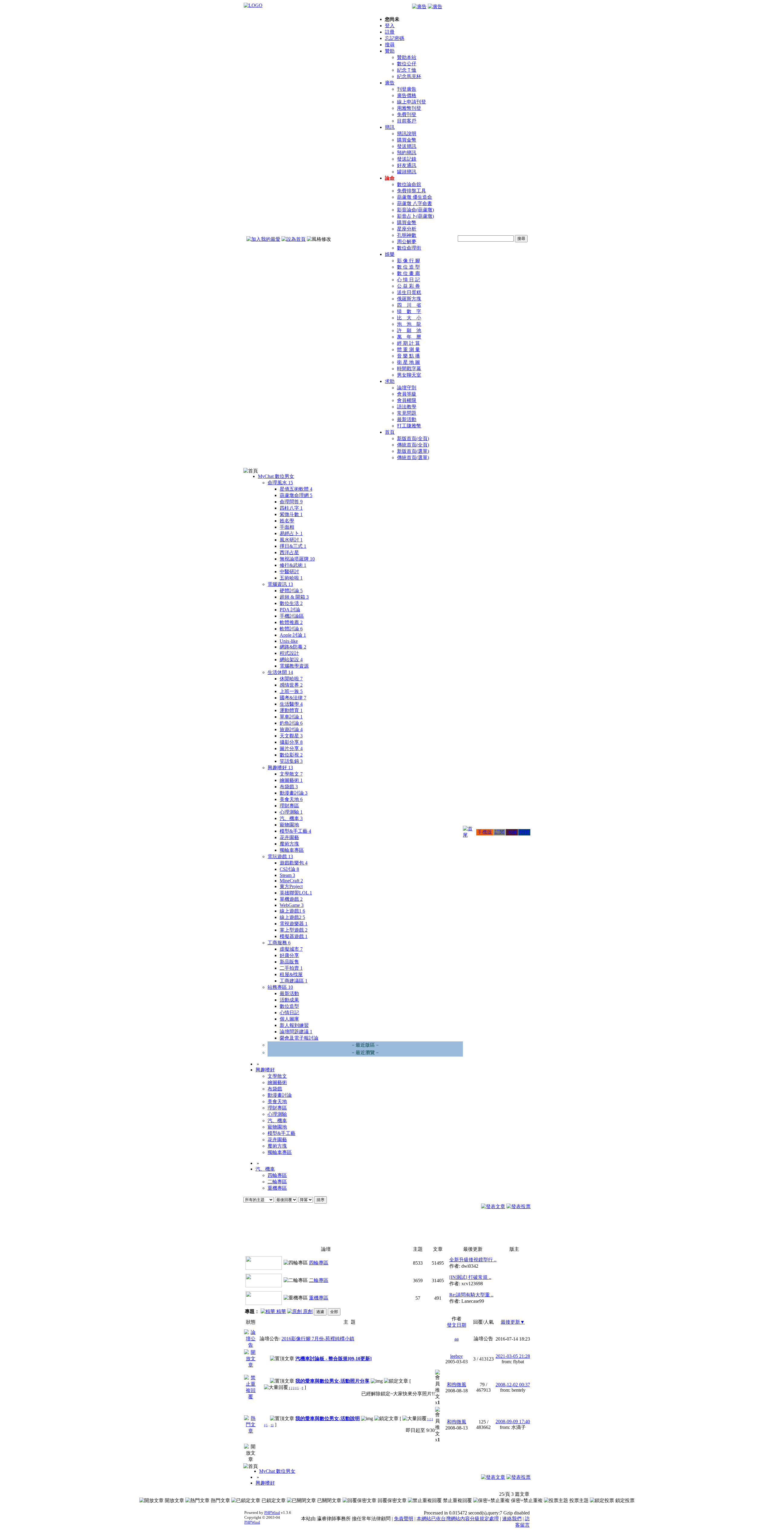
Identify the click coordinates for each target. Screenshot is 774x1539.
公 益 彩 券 (408, 286)
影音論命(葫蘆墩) (415, 209)
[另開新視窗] (251, 1345)
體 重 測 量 (408, 349)
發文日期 (456, 1325)
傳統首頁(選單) (413, 457)
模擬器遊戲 (293, 936)
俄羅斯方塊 (409, 298)
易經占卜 (291, 533)
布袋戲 (289, 786)
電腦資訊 (280, 584)
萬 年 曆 (409, 336)
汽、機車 (291, 818)
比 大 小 (409, 317)
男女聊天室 (409, 374)
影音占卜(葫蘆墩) (415, 216)
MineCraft (291, 880)
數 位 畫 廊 (408, 273)
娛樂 (390, 254)
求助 (390, 381)
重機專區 (277, 1188)
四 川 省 (409, 305)
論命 (390, 178)
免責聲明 (403, 1518)
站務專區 (280, 987)
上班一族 (291, 691)
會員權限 (406, 400)
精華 (280, 1311)
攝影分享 (291, 742)
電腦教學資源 (294, 665)
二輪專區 (277, 1181)
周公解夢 (406, 241)
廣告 (390, 82)
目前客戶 (406, 120)
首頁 (390, 432)
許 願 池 (409, 330)
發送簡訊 (406, 146)
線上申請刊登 (411, 101)
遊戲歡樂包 (293, 862)
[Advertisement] (497, 1229)
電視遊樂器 (293, 923)
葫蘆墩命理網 (296, 495)
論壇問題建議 (296, 1031)
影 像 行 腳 (408, 260)
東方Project (291, 886)
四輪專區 (277, 1175)
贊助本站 (406, 57)
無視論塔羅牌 (297, 558)
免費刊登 (406, 114)
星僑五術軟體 (296, 489)
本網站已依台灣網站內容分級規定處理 (458, 1518)
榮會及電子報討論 (299, 1038)
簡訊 (390, 127)
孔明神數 (406, 235)
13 (272, 1425)
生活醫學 (291, 704)
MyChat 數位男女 (276, 476)
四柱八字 (291, 508)
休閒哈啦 (291, 678)
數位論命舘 (409, 184)
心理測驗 (291, 812)
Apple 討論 (293, 635)
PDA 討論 (290, 609)
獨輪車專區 (292, 850)
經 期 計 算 (408, 343)
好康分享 (289, 955)
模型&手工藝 (295, 831)
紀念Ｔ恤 (406, 70)
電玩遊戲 (280, 856)
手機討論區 (292, 616)
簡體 (524, 832)
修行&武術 (293, 565)
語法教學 (406, 406)
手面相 (287, 527)
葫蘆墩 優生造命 (414, 197)
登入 (390, 25)
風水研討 (291, 539)
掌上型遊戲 (293, 930)
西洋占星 (289, 552)
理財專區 (289, 805)
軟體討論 (291, 628)
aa (456, 1338)
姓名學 (287, 520)
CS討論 (289, 869)
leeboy (456, 1356)
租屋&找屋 (291, 974)
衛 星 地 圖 (408, 362)
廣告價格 (406, 95)
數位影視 (291, 754)
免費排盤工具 (411, 190)
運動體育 (291, 710)
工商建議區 (293, 980)
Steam (287, 875)
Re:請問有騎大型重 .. (471, 1294)
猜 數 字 (409, 311)
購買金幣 (406, 139)
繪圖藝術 (291, 780)
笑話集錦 (291, 761)
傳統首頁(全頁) (413, 444)
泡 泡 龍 (409, 324)
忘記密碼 (394, 38)
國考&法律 (293, 697)
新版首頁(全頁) (413, 438)
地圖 (512, 832)
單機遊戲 (291, 899)
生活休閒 (280, 672)
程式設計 (289, 653)
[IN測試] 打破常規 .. (470, 1277)
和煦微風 (456, 1384)
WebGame (292, 905)
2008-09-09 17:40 (513, 1421)
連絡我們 (512, 1518)
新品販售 (289, 961)
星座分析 (406, 228)
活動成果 (289, 999)
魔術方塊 (289, 843)
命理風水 (280, 482)
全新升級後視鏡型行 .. (472, 1259)
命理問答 (291, 501)
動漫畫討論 (293, 793)
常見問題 (406, 413)
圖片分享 (291, 748)
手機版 (484, 832)
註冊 (390, 31)
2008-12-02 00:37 (513, 1384)
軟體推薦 (291, 622)
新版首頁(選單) (413, 451)
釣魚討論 (291, 723)
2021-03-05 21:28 (513, 1356)
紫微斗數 (291, 514)
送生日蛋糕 (409, 292)
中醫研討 (289, 571)
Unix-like (289, 641)
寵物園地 (289, 824)
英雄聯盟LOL (296, 892)
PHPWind (272, 1512)
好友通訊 (406, 165)
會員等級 (406, 394)
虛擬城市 (291, 949)
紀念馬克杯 (409, 76)
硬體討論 (291, 590)
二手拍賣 (291, 968)
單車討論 (291, 716)
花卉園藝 (289, 837)
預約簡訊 (406, 152)
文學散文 (291, 773)
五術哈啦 (291, 577)
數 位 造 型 (408, 267)
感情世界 (291, 685)
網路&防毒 (293, 646)
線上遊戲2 (292, 917)
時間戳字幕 (409, 368)
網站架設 (291, 659)
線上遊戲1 (292, 910)
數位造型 (289, 1006)
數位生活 (291, 603)
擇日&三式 (293, 546)
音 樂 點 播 (408, 355)
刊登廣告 (406, 89)
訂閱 (499, 832)
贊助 (390, 51)
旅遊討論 (291, 729)
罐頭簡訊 (406, 171)
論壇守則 (406, 387)
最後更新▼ (513, 1322)
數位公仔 (406, 63)
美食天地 (291, 799)
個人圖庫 (289, 1018)
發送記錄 (406, 159)
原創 (307, 1311)
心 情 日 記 (408, 279)
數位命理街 (409, 247)
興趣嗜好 (280, 767)
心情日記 (289, 1012)
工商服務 (279, 942)
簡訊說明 (406, 133)
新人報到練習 (294, 1025)
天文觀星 (291, 735)
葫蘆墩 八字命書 (414, 203)
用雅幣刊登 (409, 108)
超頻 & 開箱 (294, 597)
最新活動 (406, 419)
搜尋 (390, 44)
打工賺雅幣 (409, 425)
